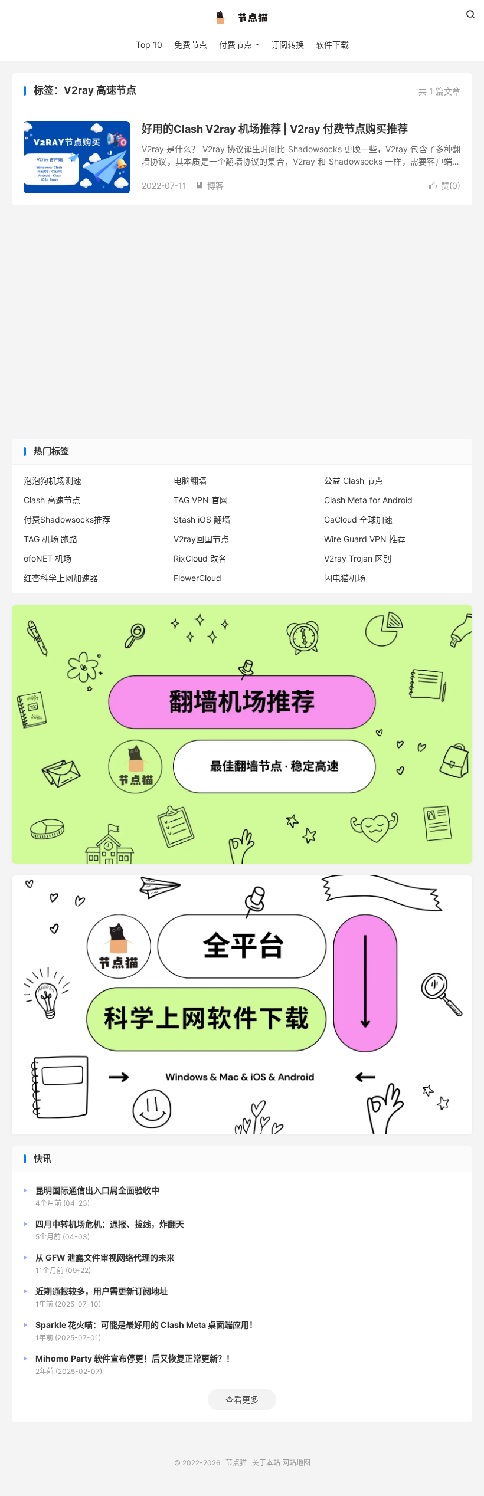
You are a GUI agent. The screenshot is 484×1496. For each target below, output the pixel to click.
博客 (209, 186)
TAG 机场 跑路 (50, 539)
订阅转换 (287, 45)
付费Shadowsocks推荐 (67, 519)
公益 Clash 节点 (353, 480)
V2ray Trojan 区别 (357, 558)
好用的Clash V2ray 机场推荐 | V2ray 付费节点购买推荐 (275, 129)
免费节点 (190, 45)
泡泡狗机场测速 (52, 480)
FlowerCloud (197, 578)
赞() (444, 186)
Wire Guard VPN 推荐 (364, 539)
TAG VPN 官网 (201, 500)
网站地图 (296, 1462)
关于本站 (266, 1462)
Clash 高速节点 (52, 500)
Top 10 (149, 45)
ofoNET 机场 (47, 558)
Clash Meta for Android (368, 500)
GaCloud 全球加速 (358, 519)
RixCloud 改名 (200, 558)
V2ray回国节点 (201, 539)
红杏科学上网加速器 (61, 578)
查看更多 (242, 1400)
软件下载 (332, 45)
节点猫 (242, 18)
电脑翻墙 (190, 480)
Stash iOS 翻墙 (202, 519)
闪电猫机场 (344, 578)
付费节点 (235, 45)
